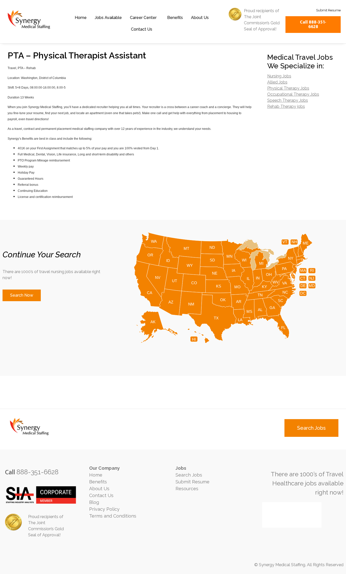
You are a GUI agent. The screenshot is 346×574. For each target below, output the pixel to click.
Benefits (175, 17)
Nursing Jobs (279, 76)
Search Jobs (189, 475)
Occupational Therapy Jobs (293, 94)
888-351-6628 (37, 472)
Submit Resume (192, 481)
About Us (200, 17)
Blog (94, 502)
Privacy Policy (104, 509)
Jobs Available (108, 17)
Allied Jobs (277, 82)
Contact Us (141, 29)
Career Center (143, 17)
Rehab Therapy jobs (286, 106)
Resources (187, 488)
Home (81, 17)
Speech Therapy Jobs (287, 100)
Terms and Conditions (112, 516)
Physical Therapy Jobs (288, 88)
